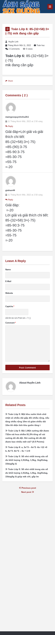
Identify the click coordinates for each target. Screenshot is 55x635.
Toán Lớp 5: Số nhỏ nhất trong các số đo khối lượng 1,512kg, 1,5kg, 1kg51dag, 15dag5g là (26, 460)
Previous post (28, 488)
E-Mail (8, 281)
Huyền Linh (13, 42)
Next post (26, 492)
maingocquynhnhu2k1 (17, 117)
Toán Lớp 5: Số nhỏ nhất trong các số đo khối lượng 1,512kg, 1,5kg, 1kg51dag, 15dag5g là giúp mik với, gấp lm (26, 473)
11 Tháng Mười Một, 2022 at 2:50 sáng (25, 121)
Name (8, 269)
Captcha (9, 306)
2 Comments (14, 49)
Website (9, 293)
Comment (10, 323)
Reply (10, 126)
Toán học (41, 45)
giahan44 (10, 190)
